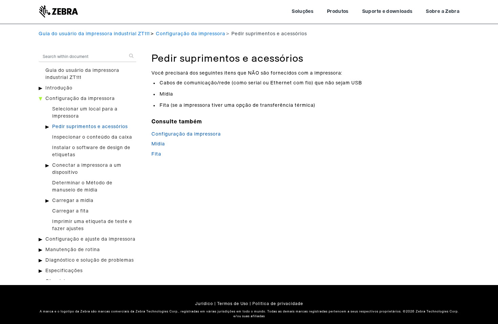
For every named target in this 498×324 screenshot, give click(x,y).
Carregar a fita (70, 211)
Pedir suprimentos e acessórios (90, 126)
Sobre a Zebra (442, 11)
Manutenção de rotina (72, 249)
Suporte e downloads (387, 11)
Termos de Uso (232, 304)
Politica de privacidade (277, 304)
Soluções (302, 11)
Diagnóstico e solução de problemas (89, 260)
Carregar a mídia (73, 200)
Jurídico (204, 304)
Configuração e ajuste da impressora (90, 239)
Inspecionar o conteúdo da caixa (92, 137)
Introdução (58, 88)
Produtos (338, 11)
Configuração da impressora (190, 34)
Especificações (64, 270)
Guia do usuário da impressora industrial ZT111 (94, 34)
